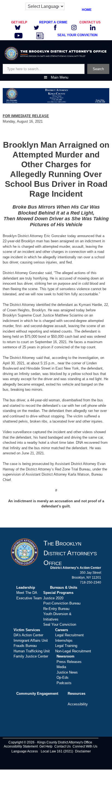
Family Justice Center (31, 656)
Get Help (45, 746)
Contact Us (62, 746)
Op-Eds (63, 677)
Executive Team (29, 598)
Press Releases (69, 662)
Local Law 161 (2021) (57, 751)
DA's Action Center (28, 635)
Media (61, 667)
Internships (64, 640)
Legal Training (66, 646)
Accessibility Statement (21, 746)
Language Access (24, 751)
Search (98, 69)
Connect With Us (85, 746)
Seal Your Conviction (59, 624)
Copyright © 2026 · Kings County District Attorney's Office (50, 742)
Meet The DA (26, 593)
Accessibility (78, 704)
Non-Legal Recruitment (73, 651)
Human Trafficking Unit (32, 651)
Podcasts (64, 683)
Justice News (67, 672)
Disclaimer (83, 751)
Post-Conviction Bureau (61, 603)
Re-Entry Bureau (56, 609)
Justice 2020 (53, 598)
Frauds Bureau (25, 646)
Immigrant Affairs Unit (31, 640)
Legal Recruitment (69, 635)
